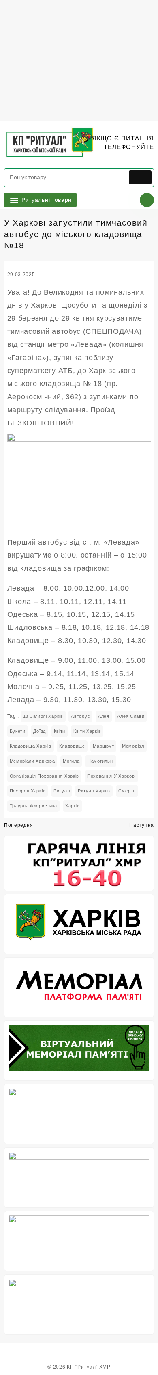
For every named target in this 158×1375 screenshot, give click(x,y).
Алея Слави (130, 716)
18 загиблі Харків (43, 716)
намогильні (101, 761)
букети (18, 731)
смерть (127, 790)
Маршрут (103, 746)
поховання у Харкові (111, 775)
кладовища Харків (30, 746)
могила (71, 761)
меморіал (133, 746)
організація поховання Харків (44, 775)
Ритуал (61, 790)
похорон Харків (28, 790)
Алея (103, 716)
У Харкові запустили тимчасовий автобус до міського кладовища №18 (75, 234)
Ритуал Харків (94, 790)
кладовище (72, 746)
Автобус (80, 716)
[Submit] (140, 177)
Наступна (141, 825)
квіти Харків (87, 731)
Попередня (18, 825)
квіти (60, 731)
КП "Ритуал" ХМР (89, 1367)
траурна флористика (34, 805)
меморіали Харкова (32, 761)
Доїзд (39, 731)
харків (72, 805)
